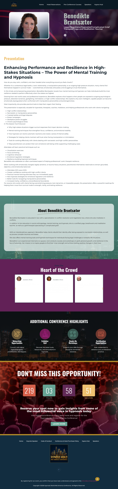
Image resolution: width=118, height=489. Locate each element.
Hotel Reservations (54, 4)
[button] (15, 288)
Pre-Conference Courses (72, 4)
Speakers (88, 4)
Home (41, 4)
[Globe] (65, 35)
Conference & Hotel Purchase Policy (67, 441)
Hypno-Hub (98, 4)
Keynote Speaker (32, 441)
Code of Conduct (46, 441)
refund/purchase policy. (89, 481)
